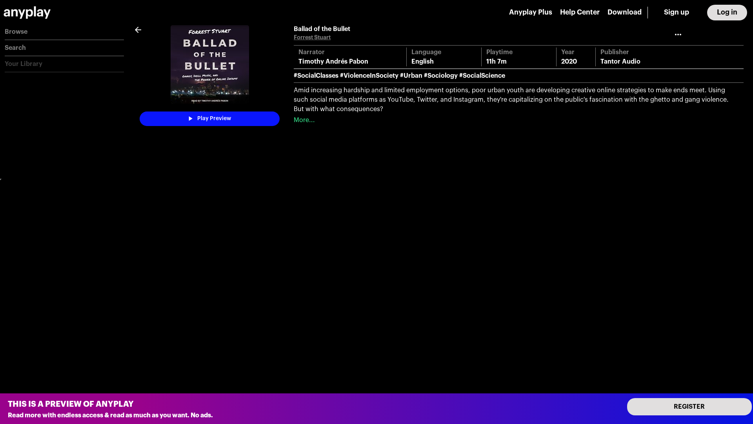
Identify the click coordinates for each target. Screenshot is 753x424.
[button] (64, 32)
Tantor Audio (620, 61)
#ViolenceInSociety (369, 76)
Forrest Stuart (312, 37)
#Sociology (441, 76)
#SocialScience (482, 76)
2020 (569, 61)
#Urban (411, 76)
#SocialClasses (316, 76)
